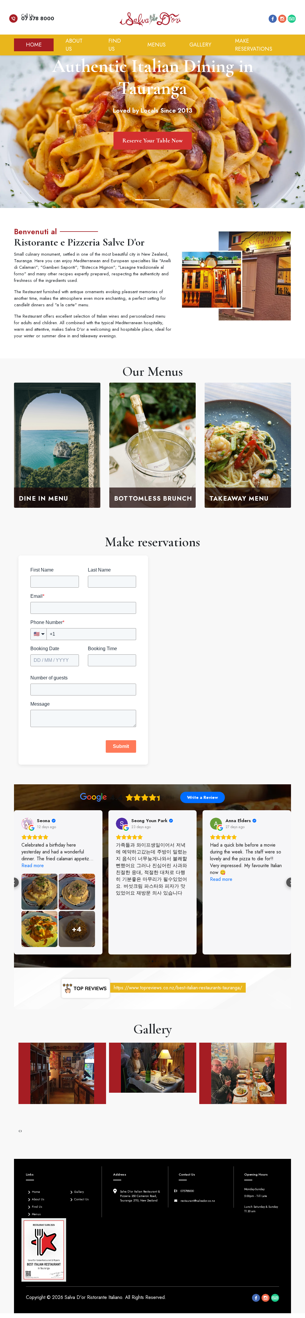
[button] (14, 882)
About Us (74, 45)
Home (40, 45)
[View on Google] (27, 824)
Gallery (200, 45)
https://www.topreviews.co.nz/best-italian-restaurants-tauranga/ (178, 987)
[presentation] (19, 1130)
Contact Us (81, 1199)
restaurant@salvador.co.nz (197, 1201)
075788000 (187, 1191)
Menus (156, 45)
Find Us (114, 45)
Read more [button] (127, 879)
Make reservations (253, 45)
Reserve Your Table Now (152, 140)
